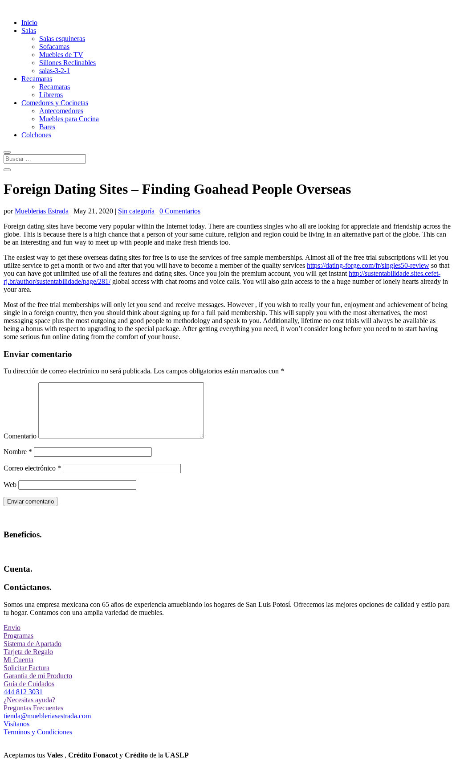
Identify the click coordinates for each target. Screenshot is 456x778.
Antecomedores (61, 111)
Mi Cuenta (18, 659)
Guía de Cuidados (29, 684)
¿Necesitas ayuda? (29, 700)
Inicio (29, 22)
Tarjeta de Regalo (28, 651)
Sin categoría (136, 211)
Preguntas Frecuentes (33, 708)
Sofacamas (54, 46)
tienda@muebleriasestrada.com (47, 716)
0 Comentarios (179, 211)
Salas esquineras (62, 38)
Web (10, 484)
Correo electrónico (32, 468)
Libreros (51, 94)
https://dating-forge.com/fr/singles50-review (368, 265)
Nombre (18, 451)
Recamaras (36, 78)
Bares (47, 127)
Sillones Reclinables (67, 62)
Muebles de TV (61, 54)
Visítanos (16, 724)
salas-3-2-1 (54, 70)
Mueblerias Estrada (42, 211)
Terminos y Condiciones (38, 732)
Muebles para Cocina (69, 119)
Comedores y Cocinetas (54, 102)
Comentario (20, 436)
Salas (28, 30)
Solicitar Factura (26, 668)
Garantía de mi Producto (38, 676)
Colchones (36, 135)
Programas (18, 635)
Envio (12, 627)
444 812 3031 (23, 692)
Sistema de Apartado (32, 643)
